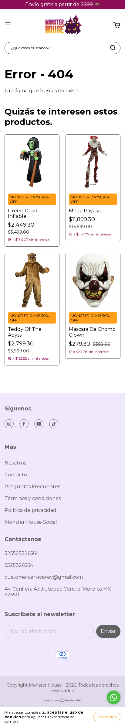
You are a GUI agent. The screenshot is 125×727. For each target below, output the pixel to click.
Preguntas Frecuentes (32, 486)
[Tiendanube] (63, 701)
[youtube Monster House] (38, 423)
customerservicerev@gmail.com (44, 577)
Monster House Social (31, 522)
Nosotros (15, 463)
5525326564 (19, 565)
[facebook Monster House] (24, 423)
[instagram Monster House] (9, 423)
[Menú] (8, 25)
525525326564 (22, 553)
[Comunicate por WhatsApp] (113, 697)
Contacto (16, 475)
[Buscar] (113, 48)
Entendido (106, 717)
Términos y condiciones (33, 498)
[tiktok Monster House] (53, 423)
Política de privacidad (30, 510)
